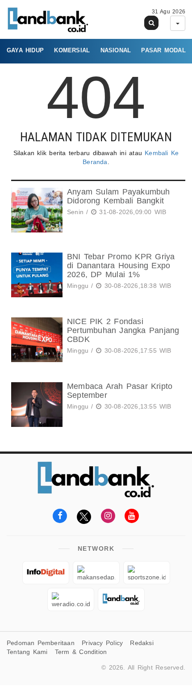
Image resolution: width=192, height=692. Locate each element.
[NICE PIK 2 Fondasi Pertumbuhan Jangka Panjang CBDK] (36, 339)
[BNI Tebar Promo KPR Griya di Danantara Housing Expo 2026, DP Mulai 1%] (36, 275)
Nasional (115, 50)
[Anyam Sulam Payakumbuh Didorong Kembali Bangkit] (36, 210)
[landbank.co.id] (121, 599)
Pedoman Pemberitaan (41, 642)
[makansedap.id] (96, 572)
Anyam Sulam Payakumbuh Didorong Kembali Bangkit (118, 196)
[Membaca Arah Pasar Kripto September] (36, 404)
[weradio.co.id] (70, 599)
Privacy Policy (102, 642)
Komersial (72, 50)
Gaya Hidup (25, 50)
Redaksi (141, 642)
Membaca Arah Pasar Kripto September (119, 391)
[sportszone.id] (146, 572)
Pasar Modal (163, 50)
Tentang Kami (27, 651)
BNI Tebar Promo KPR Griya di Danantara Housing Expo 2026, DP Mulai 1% (121, 265)
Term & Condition (81, 651)
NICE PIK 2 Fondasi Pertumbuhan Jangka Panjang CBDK (123, 330)
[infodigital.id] (45, 572)
